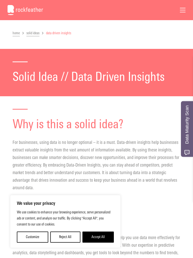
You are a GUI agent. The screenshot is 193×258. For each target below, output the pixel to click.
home (16, 33)
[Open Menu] (183, 10)
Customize (32, 237)
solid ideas (32, 33)
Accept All (98, 237)
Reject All (65, 237)
